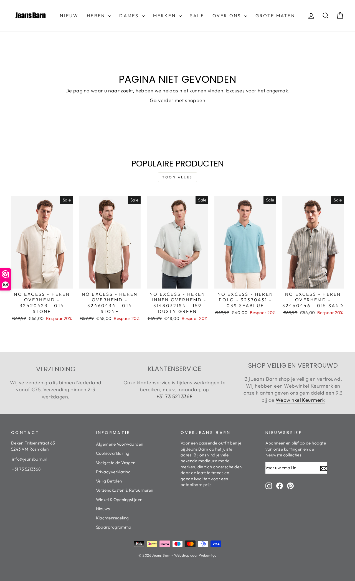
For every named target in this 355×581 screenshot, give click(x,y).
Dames (129, 15)
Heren (97, 15)
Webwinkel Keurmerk (300, 400)
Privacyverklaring (113, 471)
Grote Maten (275, 15)
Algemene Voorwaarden (119, 444)
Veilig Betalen (109, 481)
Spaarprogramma (113, 527)
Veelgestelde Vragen (116, 462)
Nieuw (69, 15)
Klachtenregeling (112, 518)
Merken (165, 15)
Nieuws (103, 508)
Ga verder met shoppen (177, 100)
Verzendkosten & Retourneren (124, 490)
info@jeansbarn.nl (29, 459)
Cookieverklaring (113, 453)
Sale (197, 15)
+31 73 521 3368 (174, 396)
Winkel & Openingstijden (119, 499)
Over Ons (227, 15)
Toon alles (177, 177)
